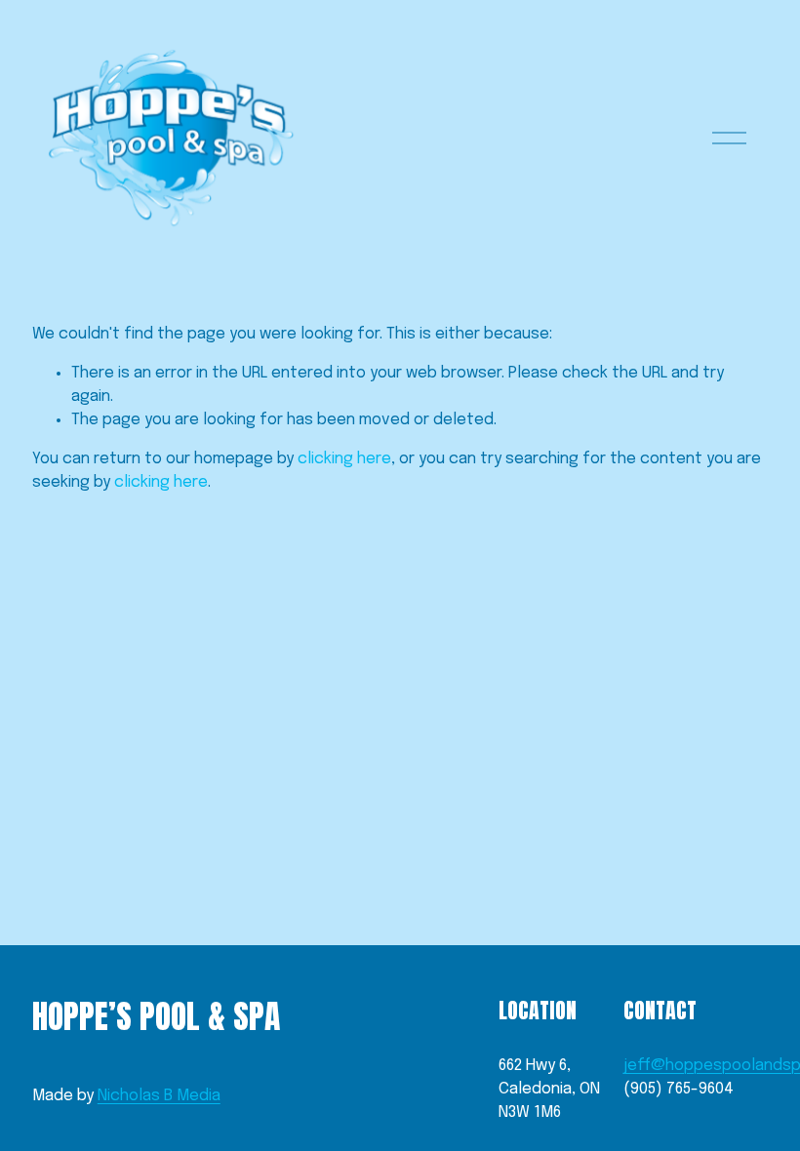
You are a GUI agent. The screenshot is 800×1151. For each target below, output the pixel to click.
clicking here (344, 459)
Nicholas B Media (159, 1096)
